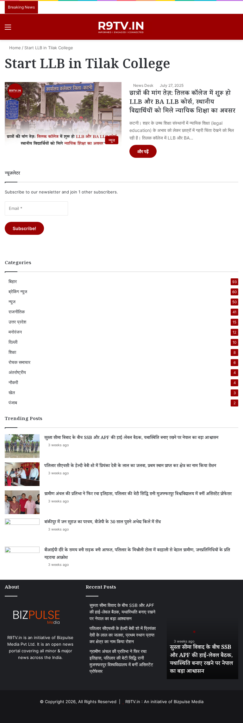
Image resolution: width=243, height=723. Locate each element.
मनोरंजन (15, 332)
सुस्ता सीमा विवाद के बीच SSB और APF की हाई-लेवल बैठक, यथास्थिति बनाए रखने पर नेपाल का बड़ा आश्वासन (131, 438)
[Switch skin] (224, 29)
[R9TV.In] (121, 26)
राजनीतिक (17, 311)
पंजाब (13, 402)
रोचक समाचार (19, 362)
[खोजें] (235, 29)
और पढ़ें (143, 151)
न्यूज (12, 301)
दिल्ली (13, 342)
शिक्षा (12, 352)
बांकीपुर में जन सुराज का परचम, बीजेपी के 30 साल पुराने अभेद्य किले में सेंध (102, 522)
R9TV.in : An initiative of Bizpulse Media (164, 701)
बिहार (13, 281)
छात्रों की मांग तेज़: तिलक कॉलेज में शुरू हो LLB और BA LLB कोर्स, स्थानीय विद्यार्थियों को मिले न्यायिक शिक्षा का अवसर (182, 103)
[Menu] (8, 29)
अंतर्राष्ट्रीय (17, 372)
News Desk (143, 85)
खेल (12, 392)
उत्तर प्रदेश (17, 321)
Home (14, 47)
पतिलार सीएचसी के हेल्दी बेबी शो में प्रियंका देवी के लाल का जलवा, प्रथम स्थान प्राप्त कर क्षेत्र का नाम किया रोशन (130, 466)
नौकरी (13, 382)
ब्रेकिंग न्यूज (18, 291)
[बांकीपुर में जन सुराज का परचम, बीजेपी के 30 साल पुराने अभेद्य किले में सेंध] (22, 530)
